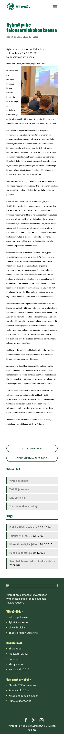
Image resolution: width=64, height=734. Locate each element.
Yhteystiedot (16, 664)
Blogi (35, 36)
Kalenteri (14, 659)
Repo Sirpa (12, 36)
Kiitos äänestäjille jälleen (24, 544)
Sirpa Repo (15, 648)
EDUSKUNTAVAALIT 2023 (32, 458)
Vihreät (12, 725)
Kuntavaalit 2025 (19, 669)
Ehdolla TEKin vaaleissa (23, 527)
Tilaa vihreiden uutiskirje (23, 506)
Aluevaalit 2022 (18, 653)
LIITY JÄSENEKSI (32, 448)
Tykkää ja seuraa (19, 489)
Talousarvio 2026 (19, 535)
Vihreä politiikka (18, 480)
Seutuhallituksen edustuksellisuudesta (32, 561)
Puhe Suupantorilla (20, 552)
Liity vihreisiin (17, 497)
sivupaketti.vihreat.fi (31, 725)
